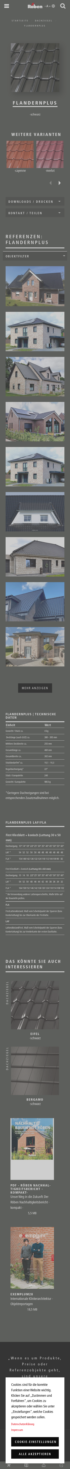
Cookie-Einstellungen (36, 1442)
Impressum (17, 1430)
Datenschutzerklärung (22, 1424)
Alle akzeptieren (35, 1454)
